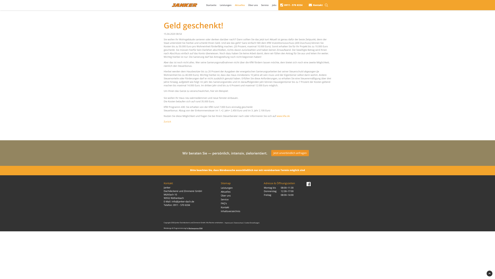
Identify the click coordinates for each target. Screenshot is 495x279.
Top (489, 273)
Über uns (253, 5)
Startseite (211, 5)
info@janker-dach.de (183, 201)
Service (265, 5)
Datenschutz (238, 223)
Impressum (229, 223)
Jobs (274, 5)
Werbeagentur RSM (195, 228)
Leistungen (226, 5)
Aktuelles (240, 5)
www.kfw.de (283, 116)
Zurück (167, 121)
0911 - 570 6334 (181, 205)
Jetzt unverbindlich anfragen (290, 153)
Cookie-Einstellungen (251, 223)
